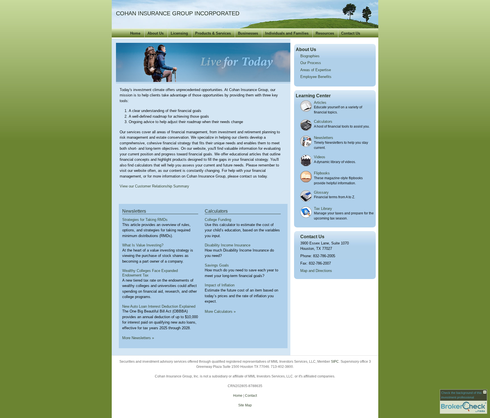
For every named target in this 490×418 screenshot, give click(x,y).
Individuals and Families (287, 33)
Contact (251, 396)
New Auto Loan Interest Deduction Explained (158, 306)
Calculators (216, 211)
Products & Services (213, 33)
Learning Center (313, 95)
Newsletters (134, 211)
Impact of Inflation (220, 285)
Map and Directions (316, 271)
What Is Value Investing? (142, 245)
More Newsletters (138, 338)
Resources (325, 33)
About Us (155, 33)
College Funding (218, 220)
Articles (320, 102)
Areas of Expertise (315, 70)
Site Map (245, 405)
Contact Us (350, 33)
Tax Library (323, 208)
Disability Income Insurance (227, 245)
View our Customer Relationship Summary (154, 186)
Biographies (310, 56)
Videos (319, 157)
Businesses (248, 33)
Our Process (310, 63)
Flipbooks (322, 173)
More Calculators (220, 311)
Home (135, 33)
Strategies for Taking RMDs (145, 220)
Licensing (179, 33)
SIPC (335, 362)
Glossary (321, 192)
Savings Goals (217, 265)
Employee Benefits (315, 77)
